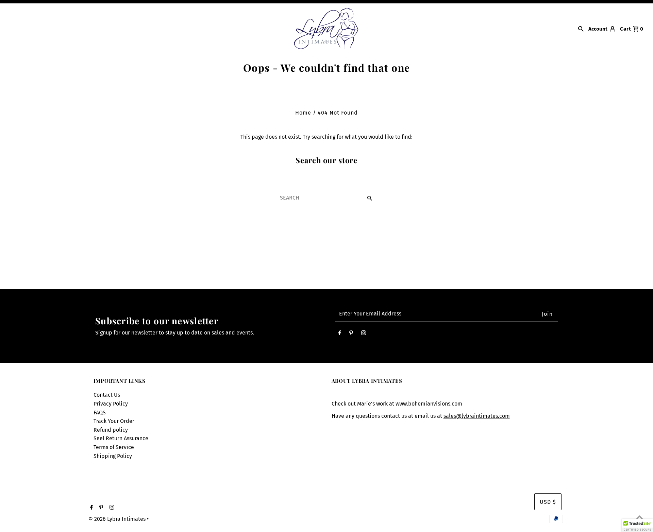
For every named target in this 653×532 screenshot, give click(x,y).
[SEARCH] (580, 28)
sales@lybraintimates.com (476, 416)
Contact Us (107, 395)
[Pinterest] (351, 334)
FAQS (100, 412)
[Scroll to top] (639, 518)
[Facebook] (339, 334)
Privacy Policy (111, 403)
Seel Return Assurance (121, 438)
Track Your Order (114, 421)
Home (303, 112)
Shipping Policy (113, 456)
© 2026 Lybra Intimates (117, 519)
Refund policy (111, 430)
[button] (637, 525)
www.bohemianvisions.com (429, 403)
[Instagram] (363, 334)
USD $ (548, 502)
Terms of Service (114, 447)
